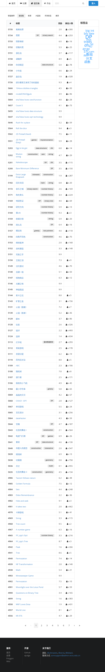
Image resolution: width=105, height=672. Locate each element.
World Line (20, 610)
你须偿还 (20, 65)
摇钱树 (19, 454)
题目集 (37, 3)
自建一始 (20, 272)
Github (27, 653)
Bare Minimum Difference (27, 168)
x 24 (70, 70)
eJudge (27, 655)
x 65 (70, 389)
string (51, 154)
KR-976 (19, 615)
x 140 (70, 564)
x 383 (70, 598)
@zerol (61, 653)
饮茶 (18, 324)
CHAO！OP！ (22, 401)
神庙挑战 (20, 289)
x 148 (70, 248)
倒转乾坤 (20, 242)
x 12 (70, 277)
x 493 (70, 330)
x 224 (70, 195)
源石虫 (19, 53)
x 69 (70, 201)
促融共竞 (20, 47)
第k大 (18, 213)
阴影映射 (20, 41)
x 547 (70, 448)
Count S (19, 105)
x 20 (70, 182)
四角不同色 (20, 236)
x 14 (70, 148)
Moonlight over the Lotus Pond (29, 587)
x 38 (70, 478)
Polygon (10, 658)
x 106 (70, 365)
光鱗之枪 (20, 283)
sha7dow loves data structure (29, 111)
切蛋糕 (19, 460)
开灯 (18, 466)
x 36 (70, 313)
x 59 (70, 122)
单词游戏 (20, 406)
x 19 (70, 354)
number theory (47, 189)
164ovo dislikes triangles (27, 88)
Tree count (20, 524)
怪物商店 (20, 278)
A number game (23, 529)
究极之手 (20, 254)
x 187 (70, 424)
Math (18, 570)
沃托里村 (20, 266)
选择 (18, 336)
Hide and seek (22, 501)
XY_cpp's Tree (22, 541)
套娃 (18, 442)
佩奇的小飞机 (21, 383)
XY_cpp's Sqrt (22, 535)
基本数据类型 (48, 342)
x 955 (70, 466)
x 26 (70, 436)
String (18, 518)
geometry (49, 460)
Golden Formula (23, 483)
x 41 (70, 512)
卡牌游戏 (20, 512)
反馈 (8, 655)
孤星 (18, 35)
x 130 (70, 442)
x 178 (70, 348)
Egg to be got (21, 148)
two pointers (48, 231)
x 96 (70, 94)
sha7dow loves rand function (28, 99)
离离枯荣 (20, 29)
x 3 (69, 128)
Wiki (8, 661)
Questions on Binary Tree (27, 593)
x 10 (70, 581)
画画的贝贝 (20, 395)
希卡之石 (20, 295)
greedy (37, 231)
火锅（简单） (21, 313)
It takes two (21, 506)
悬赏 (57, 16)
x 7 (69, 307)
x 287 (70, 175)
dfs (52, 148)
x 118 (70, 230)
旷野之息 (20, 301)
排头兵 (19, 224)
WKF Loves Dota (23, 604)
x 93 (70, 88)
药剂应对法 (20, 360)
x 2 (69, 524)
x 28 (70, 99)
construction (33, 154)
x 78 (70, 65)
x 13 (70, 207)
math (51, 466)
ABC (18, 365)
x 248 (70, 489)
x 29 (70, 155)
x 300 (70, 29)
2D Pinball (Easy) (20, 141)
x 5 (69, 59)
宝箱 (18, 424)
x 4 (69, 82)
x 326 (70, 324)
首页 (13, 3)
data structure (47, 65)
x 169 (70, 189)
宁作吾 (19, 70)
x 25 (70, 47)
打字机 (19, 342)
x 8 (69, 371)
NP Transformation (24, 564)
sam (43, 154)
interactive (49, 448)
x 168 (70, 242)
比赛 (25, 3)
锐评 (18, 330)
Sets (17, 489)
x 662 (70, 506)
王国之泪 (20, 260)
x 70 (70, 236)
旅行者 (19, 377)
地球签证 (20, 201)
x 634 (70, 336)
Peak (18, 547)
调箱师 (19, 59)
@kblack (69, 653)
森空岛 (19, 76)
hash (43, 183)
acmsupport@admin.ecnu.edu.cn (65, 655)
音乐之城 (20, 189)
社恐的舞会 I (21, 430)
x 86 (70, 318)
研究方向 (20, 207)
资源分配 (20, 354)
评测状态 (48, 16)
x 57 (70, 395)
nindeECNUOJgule (24, 94)
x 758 (70, 460)
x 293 (70, 342)
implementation (46, 140)
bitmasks (36, 174)
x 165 (70, 593)
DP (38, 35)
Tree (18, 552)
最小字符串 (20, 389)
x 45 (70, 383)
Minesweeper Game (25, 575)
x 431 (70, 604)
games (34, 140)
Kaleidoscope (22, 162)
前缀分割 (20, 219)
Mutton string (19, 155)
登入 (93, 3)
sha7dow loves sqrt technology (29, 117)
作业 (49, 3)
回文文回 (20, 182)
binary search (48, 35)
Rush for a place (23, 122)
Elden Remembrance (25, 495)
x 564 (70, 430)
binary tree (49, 201)
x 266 (70, 547)
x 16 (70, 41)
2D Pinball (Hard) (23, 134)
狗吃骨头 (20, 195)
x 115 (70, 162)
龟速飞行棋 (20, 436)
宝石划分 (20, 412)
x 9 (69, 260)
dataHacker (21, 418)
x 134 (70, 472)
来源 (29, 16)
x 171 (70, 377)
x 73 (70, 105)
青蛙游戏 (20, 348)
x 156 (70, 301)
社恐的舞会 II (21, 472)
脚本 (18, 319)
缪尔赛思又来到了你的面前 (27, 82)
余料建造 (20, 248)
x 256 (70, 412)
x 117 (70, 53)
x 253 (70, 35)
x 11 (70, 134)
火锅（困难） (21, 307)
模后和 (19, 230)
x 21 (70, 570)
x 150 (70, 168)
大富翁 (37, 16)
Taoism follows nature (25, 478)
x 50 (70, 272)
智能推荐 (11, 16)
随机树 (19, 371)
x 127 (70, 401)
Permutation (21, 558)
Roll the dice (21, 128)
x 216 (70, 535)
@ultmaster (52, 653)
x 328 (70, 76)
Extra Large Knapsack (21, 175)
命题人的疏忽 (21, 448)
